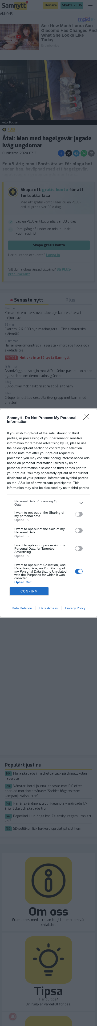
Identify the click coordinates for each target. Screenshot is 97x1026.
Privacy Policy (75, 608)
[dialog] (48, 513)
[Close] (87, 418)
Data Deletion (22, 608)
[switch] (79, 514)
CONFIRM (29, 591)
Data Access (48, 608)
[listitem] (48, 503)
